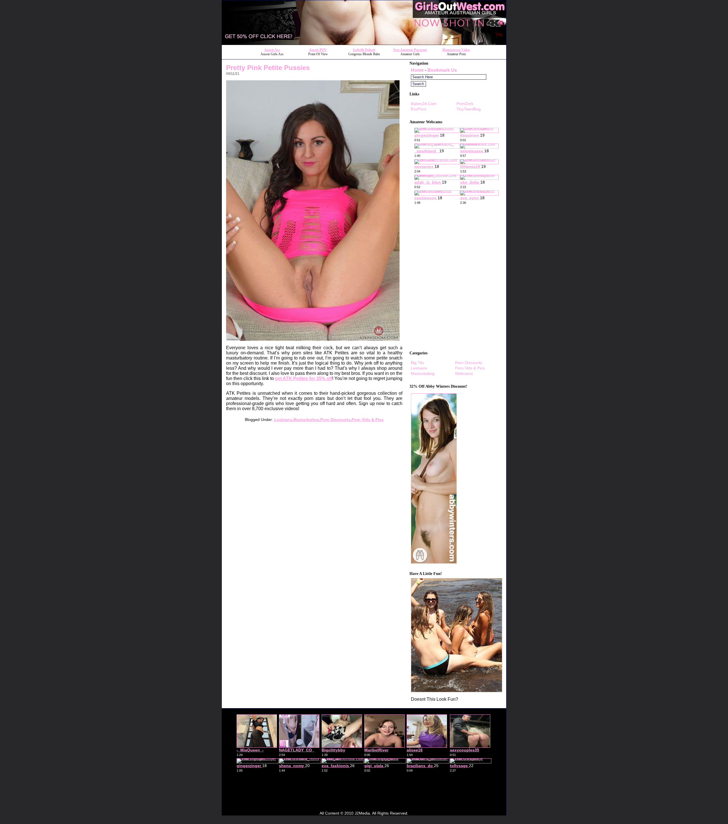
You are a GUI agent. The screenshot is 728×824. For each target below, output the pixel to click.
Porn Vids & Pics (367, 419)
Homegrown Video (456, 50)
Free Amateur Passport (410, 50)
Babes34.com (424, 103)
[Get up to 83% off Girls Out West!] (456, 690)
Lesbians (283, 419)
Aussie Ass (272, 50)
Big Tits (417, 362)
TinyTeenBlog (468, 109)
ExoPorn (418, 109)
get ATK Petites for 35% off (303, 378)
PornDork (464, 103)
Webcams (464, 373)
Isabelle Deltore (364, 50)
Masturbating (306, 419)
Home (417, 70)
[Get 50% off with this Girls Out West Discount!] (364, 43)
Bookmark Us (442, 70)
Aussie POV (318, 50)
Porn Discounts (335, 419)
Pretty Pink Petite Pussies (268, 67)
